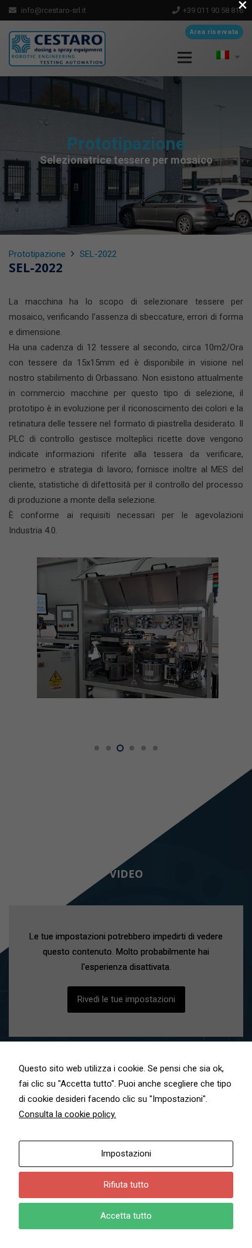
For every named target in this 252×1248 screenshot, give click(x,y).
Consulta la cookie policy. (67, 1114)
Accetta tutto (126, 1215)
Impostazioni (126, 1153)
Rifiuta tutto (126, 1184)
